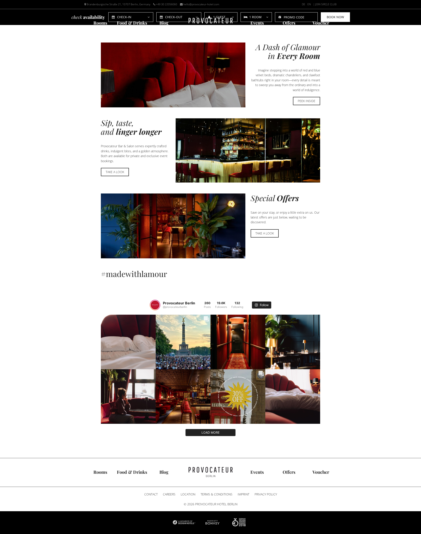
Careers (169, 494)
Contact (151, 494)
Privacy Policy (266, 494)
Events (257, 23)
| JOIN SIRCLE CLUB (325, 4)
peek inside (306, 101)
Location (188, 494)
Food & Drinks (132, 23)
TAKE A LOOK (115, 172)
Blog (163, 23)
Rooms (100, 23)
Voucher (320, 23)
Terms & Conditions (216, 494)
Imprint (243, 494)
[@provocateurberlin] (155, 305)
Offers (289, 23)
